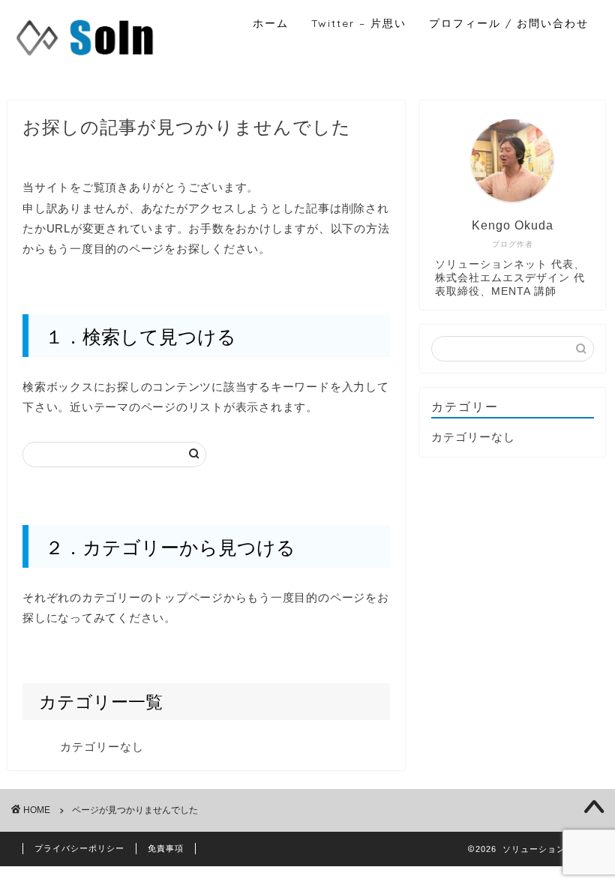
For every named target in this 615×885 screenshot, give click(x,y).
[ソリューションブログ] (85, 57)
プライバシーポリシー (79, 848)
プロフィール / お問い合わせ (509, 23)
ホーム (271, 23)
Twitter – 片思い (358, 23)
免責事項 (166, 848)
